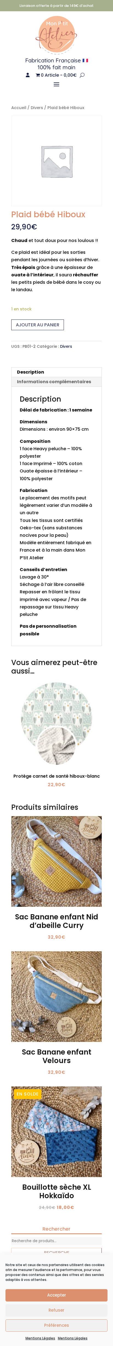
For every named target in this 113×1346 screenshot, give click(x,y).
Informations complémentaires (54, 382)
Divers (37, 107)
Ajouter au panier (37, 325)
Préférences (56, 1325)
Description (30, 372)
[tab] (56, 372)
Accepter (56, 1295)
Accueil (18, 107)
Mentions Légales (40, 1338)
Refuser (56, 1310)
